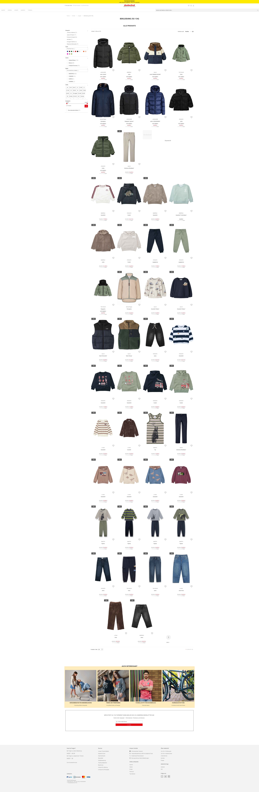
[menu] (129, 10)
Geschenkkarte (101, 756)
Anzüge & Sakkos (71, 41)
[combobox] (207, 10)
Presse (162, 760)
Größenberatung (102, 760)
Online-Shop (69, 5)
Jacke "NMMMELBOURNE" (155, 74)
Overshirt (129, 449)
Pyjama (103, 543)
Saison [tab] (66, 57)
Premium (132, 771)
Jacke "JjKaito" (103, 74)
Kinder (73, 15)
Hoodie (129, 215)
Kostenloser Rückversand (137, 756)
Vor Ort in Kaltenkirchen (166, 753)
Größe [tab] (66, 84)
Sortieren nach (181, 31)
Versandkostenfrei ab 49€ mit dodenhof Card (142, 753)
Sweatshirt (103, 215)
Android (163, 767)
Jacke (129, 74)
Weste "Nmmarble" (103, 355)
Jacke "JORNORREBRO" (155, 121)
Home (68, 15)
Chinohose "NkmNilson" (129, 168)
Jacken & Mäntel (72, 32)
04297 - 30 (70, 758)
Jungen (79, 15)
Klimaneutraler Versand (137, 751)
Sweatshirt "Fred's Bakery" (181, 215)
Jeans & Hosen (71, 34)
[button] (113, 70)
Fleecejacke (129, 309)
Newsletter (100, 758)
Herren (131, 767)
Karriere (163, 758)
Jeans (155, 355)
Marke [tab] (66, 68)
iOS (161, 769)
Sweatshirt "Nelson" (155, 309)
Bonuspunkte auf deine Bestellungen (140, 758)
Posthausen (77, 5)
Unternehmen (164, 756)
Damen (131, 764)
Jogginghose (155, 262)
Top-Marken (132, 774)
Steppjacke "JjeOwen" (129, 121)
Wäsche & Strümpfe (72, 44)
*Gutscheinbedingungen (71, 780)
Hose (129, 590)
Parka (181, 74)
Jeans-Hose (181, 590)
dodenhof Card (101, 753)
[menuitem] (3, 10)
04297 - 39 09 (71, 753)
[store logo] (129, 5)
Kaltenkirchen (85, 5)
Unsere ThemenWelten (103, 751)
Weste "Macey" (129, 355)
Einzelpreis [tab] (67, 101)
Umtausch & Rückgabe (103, 769)
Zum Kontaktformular (72, 762)
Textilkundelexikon (102, 762)
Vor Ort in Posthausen (166, 751)
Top (155, 449)
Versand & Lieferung (103, 767)
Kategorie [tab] (67, 30)
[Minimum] (66, 103)
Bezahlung (100, 765)
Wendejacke (103, 121)
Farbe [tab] (66, 46)
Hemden (69, 39)
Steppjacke (103, 309)
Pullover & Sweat (72, 37)
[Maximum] (87, 103)
